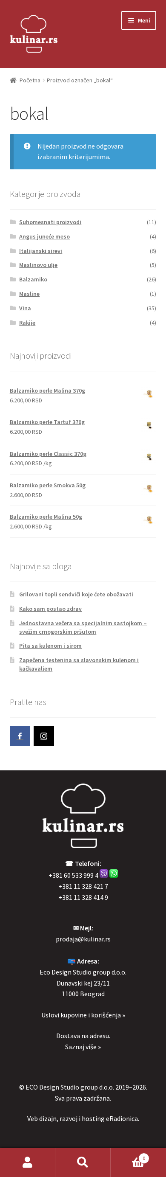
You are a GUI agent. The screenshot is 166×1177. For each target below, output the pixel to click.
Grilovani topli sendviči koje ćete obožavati (76, 594)
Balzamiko (33, 279)
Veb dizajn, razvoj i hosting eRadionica (82, 1118)
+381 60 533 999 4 (73, 875)
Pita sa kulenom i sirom (50, 645)
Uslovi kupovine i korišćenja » (83, 1015)
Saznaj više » (83, 1046)
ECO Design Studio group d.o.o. (70, 1087)
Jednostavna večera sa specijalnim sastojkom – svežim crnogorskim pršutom (83, 627)
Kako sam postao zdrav (50, 608)
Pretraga (83, 1162)
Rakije (27, 322)
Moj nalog (27, 1162)
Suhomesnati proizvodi (50, 222)
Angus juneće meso (44, 236)
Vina (25, 308)
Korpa (128, 1155)
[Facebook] (20, 736)
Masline (29, 294)
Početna (30, 80)
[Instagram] (44, 736)
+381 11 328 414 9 (83, 897)
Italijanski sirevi (40, 251)
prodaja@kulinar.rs (83, 939)
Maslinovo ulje (38, 265)
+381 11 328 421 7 (83, 886)
